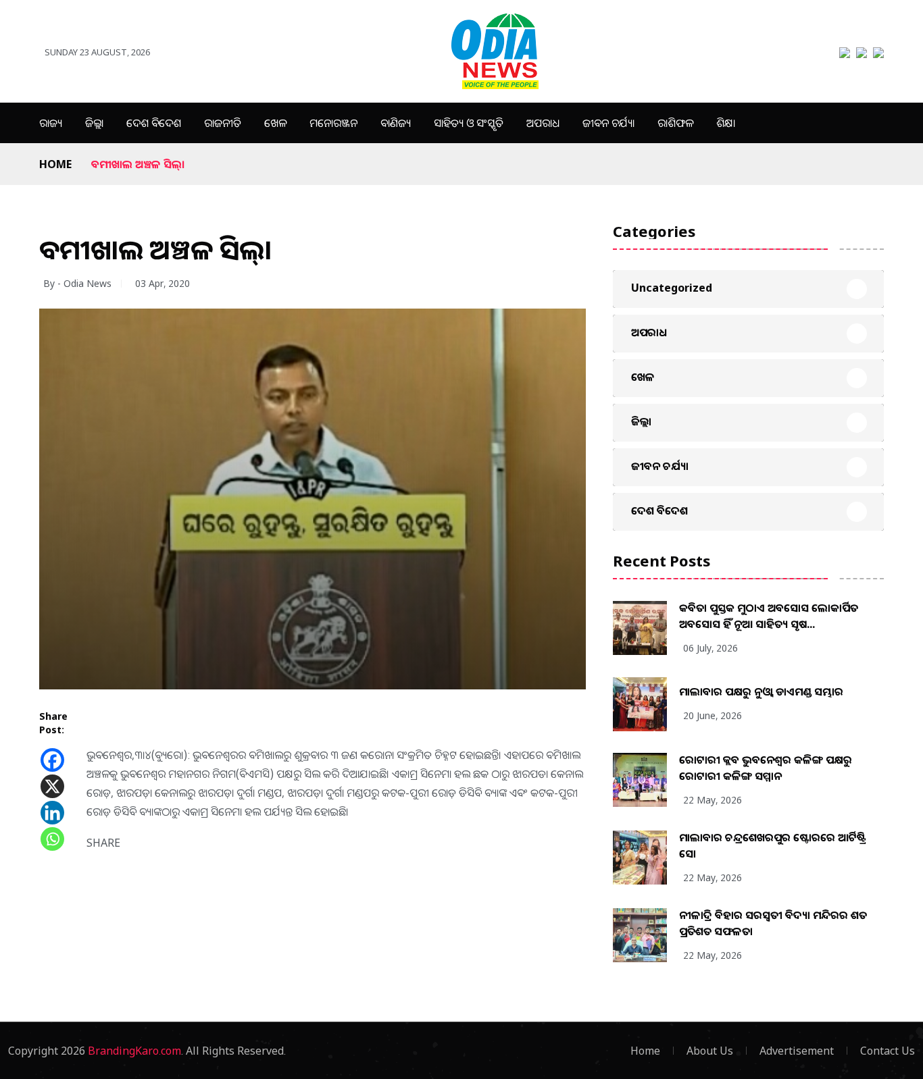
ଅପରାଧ (542, 122)
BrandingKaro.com (134, 1050)
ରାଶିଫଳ (675, 122)
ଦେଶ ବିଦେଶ (153, 122)
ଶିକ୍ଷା (725, 122)
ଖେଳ (275, 122)
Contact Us (887, 1050)
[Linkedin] (52, 812)
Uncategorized (671, 287)
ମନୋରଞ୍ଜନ (333, 122)
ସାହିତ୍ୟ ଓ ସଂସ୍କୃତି (468, 122)
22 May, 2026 (712, 799)
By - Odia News (77, 283)
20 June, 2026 (712, 715)
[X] (52, 786)
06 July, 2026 (710, 647)
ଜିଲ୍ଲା (94, 122)
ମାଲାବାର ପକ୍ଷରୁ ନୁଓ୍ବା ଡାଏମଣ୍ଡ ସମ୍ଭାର (761, 691)
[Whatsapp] (52, 839)
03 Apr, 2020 (162, 283)
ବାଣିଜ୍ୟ (395, 122)
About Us (710, 1050)
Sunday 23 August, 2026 (97, 52)
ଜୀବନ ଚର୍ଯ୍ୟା (608, 122)
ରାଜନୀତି (222, 122)
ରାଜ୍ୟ (50, 122)
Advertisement (796, 1050)
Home (55, 164)
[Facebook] (52, 760)
